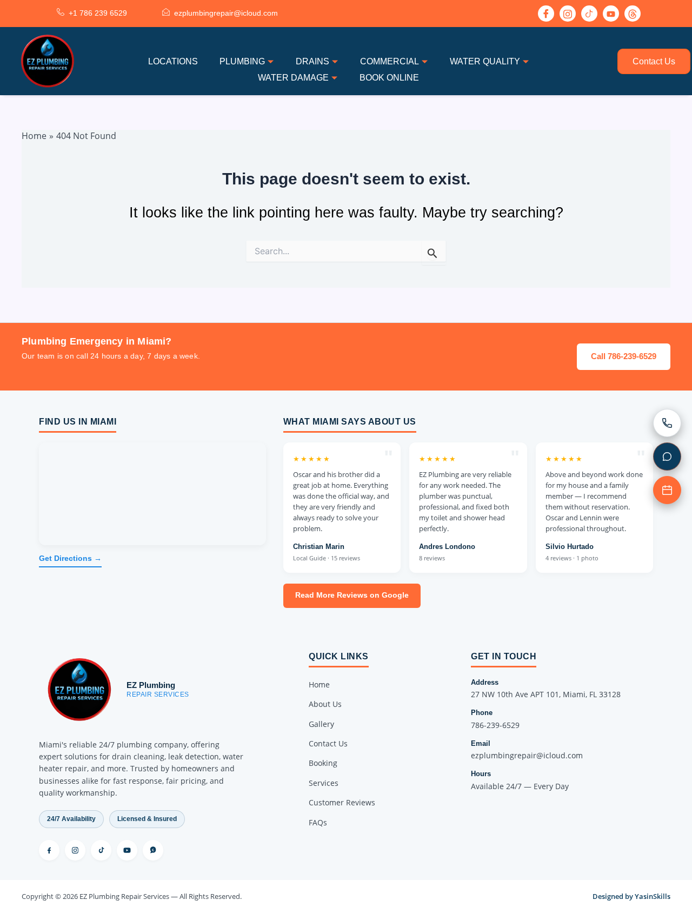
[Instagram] (568, 13)
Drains (312, 61)
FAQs (318, 822)
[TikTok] (101, 850)
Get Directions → (70, 558)
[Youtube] (611, 13)
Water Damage (293, 77)
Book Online (389, 77)
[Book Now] (667, 490)
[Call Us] (667, 423)
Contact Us (654, 61)
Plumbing (242, 61)
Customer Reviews (342, 802)
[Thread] (632, 13)
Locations (173, 61)
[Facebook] (546, 13)
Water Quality (485, 61)
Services (323, 783)
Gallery (321, 724)
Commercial (389, 61)
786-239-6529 (495, 725)
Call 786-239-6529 (623, 356)
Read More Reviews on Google (352, 595)
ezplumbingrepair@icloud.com (527, 755)
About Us (325, 704)
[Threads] (153, 850)
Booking (323, 763)
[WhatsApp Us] (667, 456)
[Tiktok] (589, 13)
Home (319, 684)
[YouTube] (127, 850)
